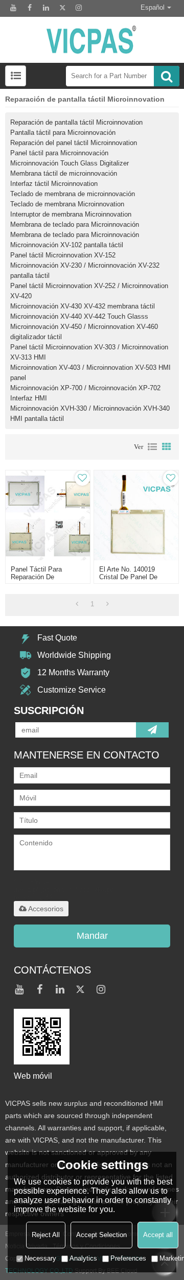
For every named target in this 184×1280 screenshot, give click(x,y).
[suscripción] (152, 730)
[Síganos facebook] (29, 7)
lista (152, 447)
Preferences (128, 1258)
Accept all (158, 1235)
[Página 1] (77, 604)
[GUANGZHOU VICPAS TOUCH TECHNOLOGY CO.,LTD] (92, 40)
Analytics (83, 1258)
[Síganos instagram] (79, 7)
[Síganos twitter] (62, 7)
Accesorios (45, 909)
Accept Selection (101, 1235)
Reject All (46, 1235)
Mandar (92, 936)
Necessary (40, 1258)
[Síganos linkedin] (46, 7)
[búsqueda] (166, 76)
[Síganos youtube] (13, 7)
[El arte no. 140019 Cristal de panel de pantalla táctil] (136, 515)
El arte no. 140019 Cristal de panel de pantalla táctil (128, 576)
